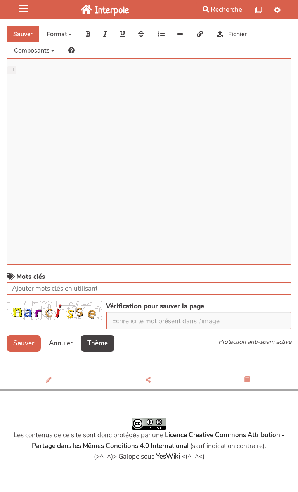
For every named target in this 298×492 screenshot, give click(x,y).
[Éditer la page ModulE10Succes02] (50, 380)
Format (58, 34)
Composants (32, 50)
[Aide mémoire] (71, 50)
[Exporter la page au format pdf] (248, 380)
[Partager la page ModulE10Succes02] (149, 380)
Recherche (225, 9)
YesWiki (168, 456)
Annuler (61, 343)
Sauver (23, 34)
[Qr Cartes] (259, 9)
